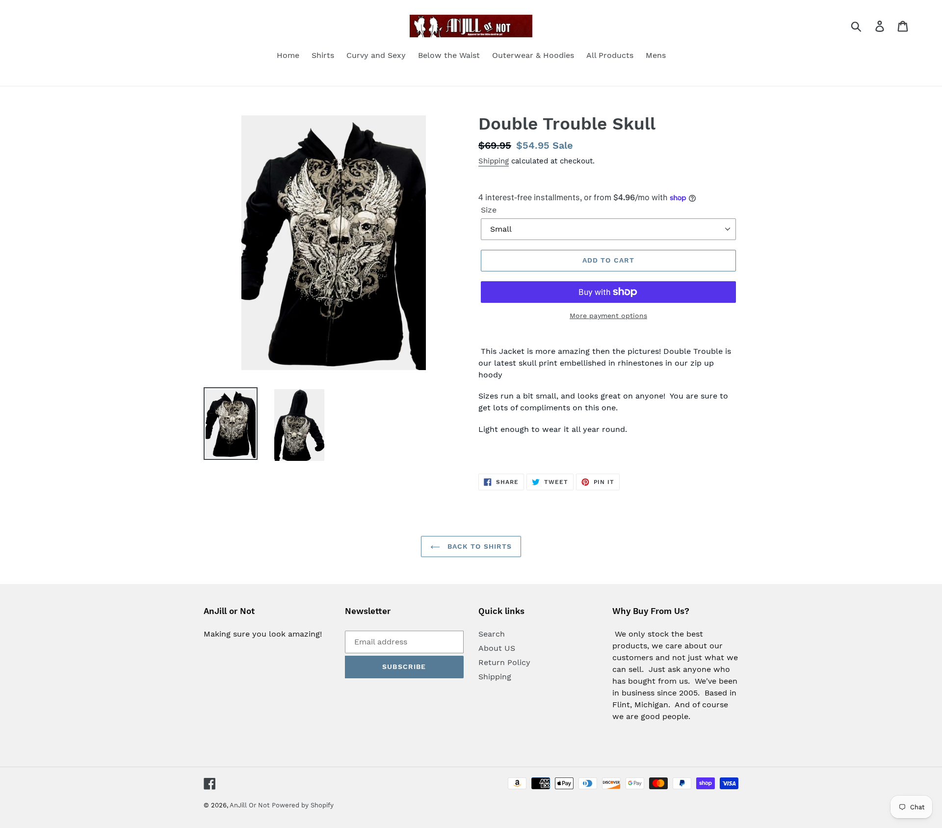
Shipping (493, 161)
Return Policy (504, 662)
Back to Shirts (478, 546)
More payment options (608, 316)
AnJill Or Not (249, 805)
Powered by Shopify (303, 805)
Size (489, 209)
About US (496, 648)
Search (491, 634)
